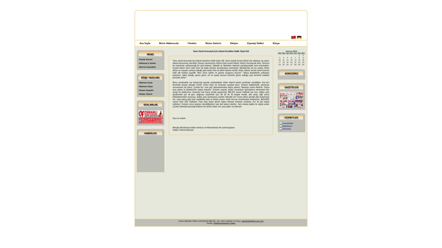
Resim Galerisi (213, 43)
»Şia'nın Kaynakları (147, 67)
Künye (276, 43)
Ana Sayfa (145, 43)
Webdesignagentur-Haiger (225, 223)
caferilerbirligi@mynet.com (252, 221)
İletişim (234, 43)
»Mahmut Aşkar (146, 86)
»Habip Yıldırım (145, 94)
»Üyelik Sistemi (145, 59)
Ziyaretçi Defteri (255, 43)
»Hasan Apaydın (146, 90)
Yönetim (192, 43)
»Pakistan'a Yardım (147, 63)
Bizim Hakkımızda (169, 43)
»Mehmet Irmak (145, 83)
